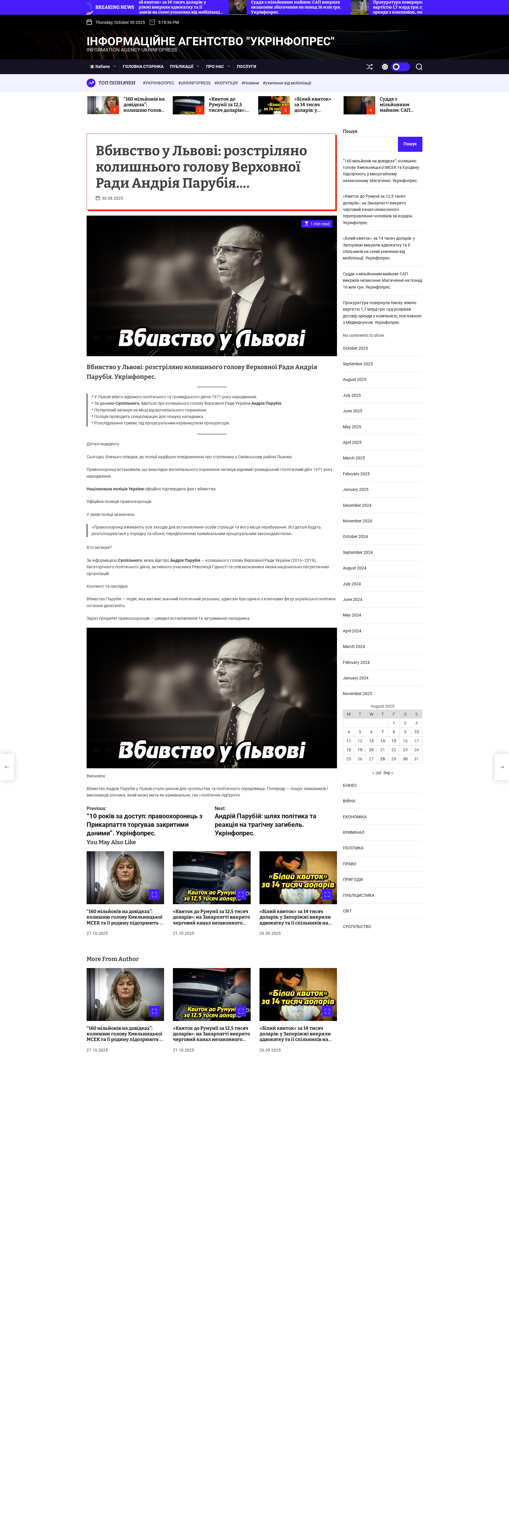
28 (382, 758)
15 (393, 740)
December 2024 (357, 505)
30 (405, 758)
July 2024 (352, 583)
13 (371, 740)
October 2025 (355, 348)
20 (371, 749)
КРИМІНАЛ (353, 832)
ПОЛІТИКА (353, 848)
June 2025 (352, 411)
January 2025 (355, 489)
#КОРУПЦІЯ (226, 83)
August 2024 (354, 568)
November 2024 (357, 521)
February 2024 (356, 662)
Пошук (350, 131)
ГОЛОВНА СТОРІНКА (143, 66)
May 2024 (352, 615)
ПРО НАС (215, 66)
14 (382, 740)
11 (348, 740)
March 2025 (354, 458)
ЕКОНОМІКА (355, 816)
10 (416, 731)
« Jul (376, 772)
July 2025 (352, 395)
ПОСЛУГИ (246, 66)
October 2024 (355, 536)
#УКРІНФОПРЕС (159, 83)
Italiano (102, 66)
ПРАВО (349, 863)
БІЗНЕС (350, 785)
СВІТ (347, 910)
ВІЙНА (349, 801)
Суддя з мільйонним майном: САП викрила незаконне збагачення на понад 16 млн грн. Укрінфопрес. (382, 280)
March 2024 (354, 646)
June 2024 (352, 599)
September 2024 (358, 552)
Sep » (388, 772)
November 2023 (357, 693)
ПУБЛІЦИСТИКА (358, 895)
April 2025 (352, 442)
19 (360, 749)
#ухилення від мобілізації (287, 83)
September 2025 (358, 363)
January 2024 (355, 677)
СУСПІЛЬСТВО (357, 926)
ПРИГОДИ (353, 879)
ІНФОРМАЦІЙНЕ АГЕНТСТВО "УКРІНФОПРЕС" (211, 41)
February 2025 (356, 473)
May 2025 (352, 426)
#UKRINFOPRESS (194, 83)
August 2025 (354, 379)
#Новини (251, 83)
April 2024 (352, 630)
